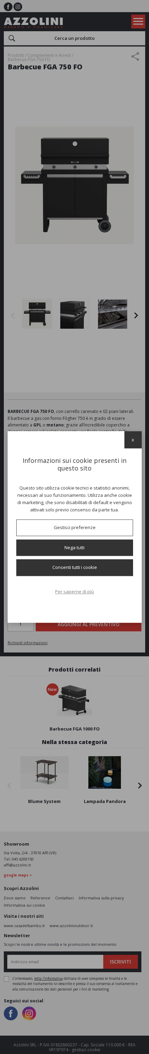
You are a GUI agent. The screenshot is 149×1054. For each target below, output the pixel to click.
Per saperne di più (74, 591)
